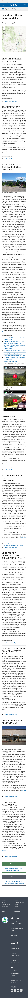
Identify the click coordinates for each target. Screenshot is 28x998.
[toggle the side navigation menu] (3, 9)
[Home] (13, 4)
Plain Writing (14, 935)
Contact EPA (14, 970)
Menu (24, 5)
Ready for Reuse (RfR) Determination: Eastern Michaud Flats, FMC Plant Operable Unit (15, 545)
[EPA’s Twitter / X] (15, 990)
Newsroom (13, 953)
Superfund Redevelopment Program (14, 9)
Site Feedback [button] (14, 983)
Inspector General (15, 948)
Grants (12, 930)
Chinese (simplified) (19, 902)
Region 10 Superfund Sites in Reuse (13, 868)
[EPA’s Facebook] (12, 990)
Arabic (3, 902)
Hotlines (13, 975)
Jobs (12, 950)
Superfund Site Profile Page (10, 101)
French (16, 904)
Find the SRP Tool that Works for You (13, 881)
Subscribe (13, 958)
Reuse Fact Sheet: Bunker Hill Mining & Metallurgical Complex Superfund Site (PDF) (14, 355)
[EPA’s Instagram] (21, 990)
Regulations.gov (15, 955)
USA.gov (13, 960)
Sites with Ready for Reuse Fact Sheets (14, 883)
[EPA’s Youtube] (18, 990)
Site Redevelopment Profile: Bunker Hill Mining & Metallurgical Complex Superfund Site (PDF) (15, 351)
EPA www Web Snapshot (17, 928)
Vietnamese (17, 911)
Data (12, 946)
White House (14, 963)
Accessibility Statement (16, 921)
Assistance (4, 900)
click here (9, 95)
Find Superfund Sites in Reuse (12, 870)
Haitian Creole (5, 907)
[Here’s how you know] (14, 1)
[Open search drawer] (3, 5)
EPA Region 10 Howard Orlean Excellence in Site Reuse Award (14, 358)
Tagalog (3, 911)
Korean (16, 907)
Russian (16, 909)
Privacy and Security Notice (18, 938)
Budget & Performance (16, 923)
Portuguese (4, 909)
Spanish (16, 900)
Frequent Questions (16, 980)
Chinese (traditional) (6, 904)
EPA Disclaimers (15, 973)
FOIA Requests (14, 978)
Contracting (14, 925)
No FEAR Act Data (15, 933)
